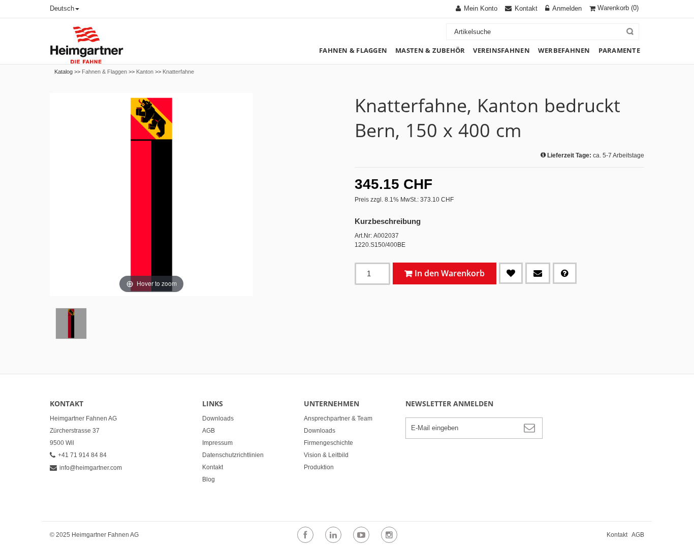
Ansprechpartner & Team (338, 418)
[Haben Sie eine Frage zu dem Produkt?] (565, 273)
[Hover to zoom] (151, 194)
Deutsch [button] (62, 8)
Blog (208, 479)
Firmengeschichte (328, 442)
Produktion (319, 467)
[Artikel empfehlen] (537, 273)
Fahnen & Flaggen (104, 72)
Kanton (144, 72)
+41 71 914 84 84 (82, 455)
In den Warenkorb (450, 273)
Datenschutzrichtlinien (233, 455)
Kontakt (212, 467)
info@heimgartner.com (90, 467)
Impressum (217, 442)
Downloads (218, 418)
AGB (208, 430)
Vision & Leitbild (326, 455)
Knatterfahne (178, 72)
